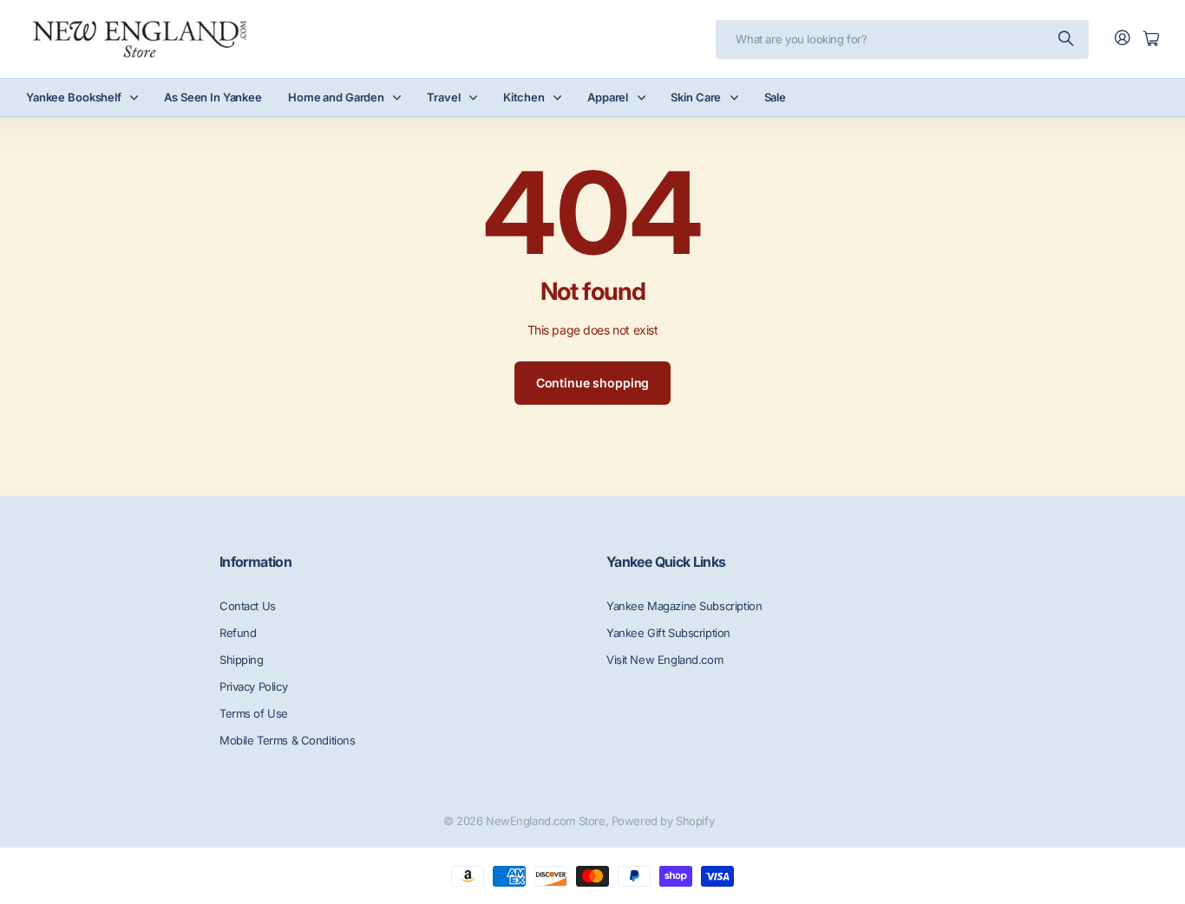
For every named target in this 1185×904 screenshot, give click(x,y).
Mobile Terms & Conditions (287, 740)
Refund (237, 633)
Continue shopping (593, 382)
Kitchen (524, 97)
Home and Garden (336, 97)
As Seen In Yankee (213, 97)
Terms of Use (253, 713)
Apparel (607, 97)
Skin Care (696, 97)
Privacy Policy (253, 686)
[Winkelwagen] (1151, 39)
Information (255, 561)
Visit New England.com (664, 660)
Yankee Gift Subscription (668, 633)
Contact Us (247, 606)
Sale (775, 97)
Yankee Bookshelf (73, 97)
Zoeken (1067, 39)
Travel (443, 97)
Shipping (241, 660)
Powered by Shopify (663, 821)
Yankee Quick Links (665, 561)
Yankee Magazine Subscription (684, 606)
